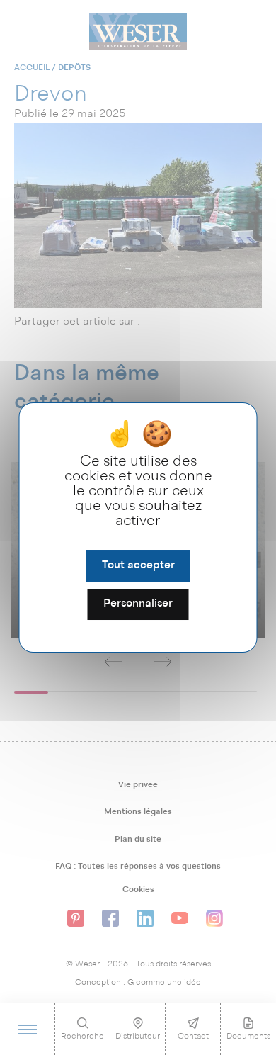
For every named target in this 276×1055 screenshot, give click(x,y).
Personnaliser (138, 604)
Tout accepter (138, 565)
